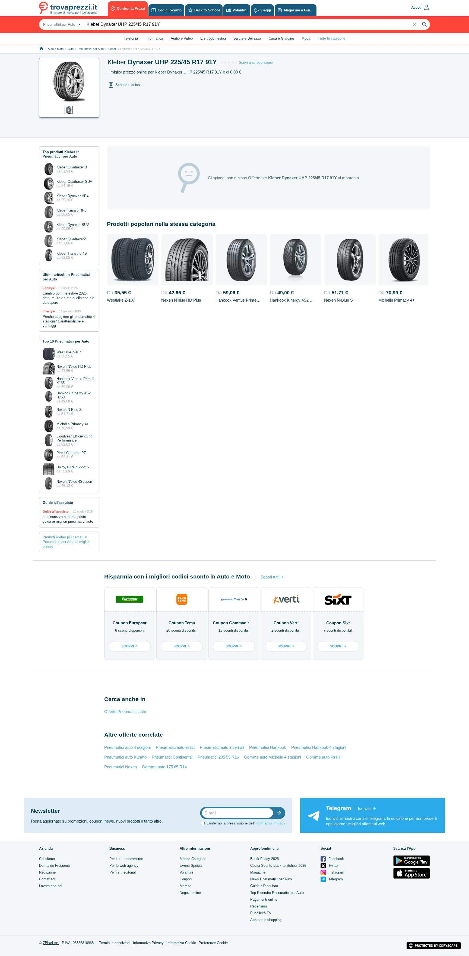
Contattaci (47, 879)
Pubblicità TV (260, 913)
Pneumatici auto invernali (222, 747)
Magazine (257, 872)
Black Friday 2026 (264, 859)
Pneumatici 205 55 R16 (218, 757)
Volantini (186, 872)
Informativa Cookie (181, 943)
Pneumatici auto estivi (175, 747)
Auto (71, 48)
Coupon (186, 879)
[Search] (424, 24)
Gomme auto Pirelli (323, 757)
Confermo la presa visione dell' (246, 823)
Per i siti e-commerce (126, 859)
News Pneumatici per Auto (271, 879)
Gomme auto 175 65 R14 (164, 767)
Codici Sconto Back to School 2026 (278, 866)
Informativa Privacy (270, 823)
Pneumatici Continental (172, 757)
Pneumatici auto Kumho (125, 757)
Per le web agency (123, 866)
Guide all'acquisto (264, 886)
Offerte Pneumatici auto (125, 711)
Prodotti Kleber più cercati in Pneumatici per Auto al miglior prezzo (66, 541)
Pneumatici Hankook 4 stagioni (318, 747)
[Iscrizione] (280, 813)
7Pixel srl (51, 943)
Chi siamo (47, 859)
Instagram (335, 872)
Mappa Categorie (193, 859)
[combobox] (61, 24)
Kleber (112, 48)
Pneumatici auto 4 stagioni (127, 747)
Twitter (333, 866)
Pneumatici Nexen (120, 767)
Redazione (47, 872)
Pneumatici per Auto (91, 48)
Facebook (335, 859)
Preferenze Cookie (213, 943)
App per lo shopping (265, 920)
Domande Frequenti (54, 866)
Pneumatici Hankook (267, 747)
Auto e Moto (56, 48)
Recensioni (259, 906)
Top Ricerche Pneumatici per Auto (277, 893)
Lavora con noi (50, 886)
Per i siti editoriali (123, 872)
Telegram (335, 879)
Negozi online (190, 893)
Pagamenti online (263, 899)
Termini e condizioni (114, 943)
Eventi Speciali (191, 866)
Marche (185, 886)
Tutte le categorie (331, 38)
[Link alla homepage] (41, 49)
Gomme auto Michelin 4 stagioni (272, 757)
